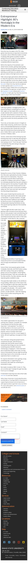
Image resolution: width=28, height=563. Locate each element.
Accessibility (12, 555)
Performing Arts (7, 465)
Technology (6, 473)
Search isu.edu (6, 533)
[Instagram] (14, 542)
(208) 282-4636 (7, 537)
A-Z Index (5, 478)
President (5, 510)
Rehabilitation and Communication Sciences (14, 469)
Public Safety (6, 504)
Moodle (5, 491)
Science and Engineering (9, 471)
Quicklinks (12, 6)
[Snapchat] (23, 542)
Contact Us (6, 535)
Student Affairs (7, 516)
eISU (4, 527)
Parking (5, 502)
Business (5, 458)
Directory (5, 483)
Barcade (3, 84)
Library (5, 489)
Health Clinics (6, 500)
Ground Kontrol (16, 86)
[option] (14, 390)
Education (5, 460)
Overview (5, 508)
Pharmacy (5, 467)
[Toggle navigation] (25, 9)
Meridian (5, 521)
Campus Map (6, 482)
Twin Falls (5, 525)
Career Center (6, 498)
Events (5, 487)
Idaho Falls (6, 523)
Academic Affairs (7, 512)
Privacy (6, 555)
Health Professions (8, 461)
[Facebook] (4, 542)
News (4, 493)
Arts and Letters (7, 456)
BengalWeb (6, 480)
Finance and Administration (10, 514)
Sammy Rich (4, 29)
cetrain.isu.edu (20, 385)
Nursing (5, 463)
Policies (17, 555)
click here (3, 375)
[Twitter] (9, 542)
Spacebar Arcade (7, 91)
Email (4, 485)
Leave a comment (6, 409)
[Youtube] (19, 542)
